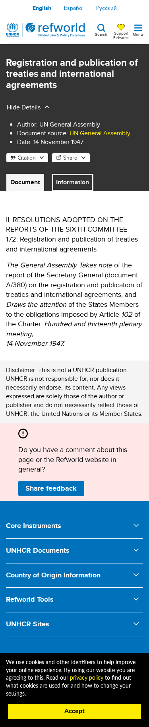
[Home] (45, 29)
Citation (26, 158)
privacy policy (86, 678)
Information (72, 182)
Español (73, 8)
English (42, 8)
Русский (106, 8)
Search (101, 33)
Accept (74, 711)
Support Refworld (121, 35)
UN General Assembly (100, 133)
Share (70, 158)
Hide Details (24, 107)
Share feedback (51, 488)
